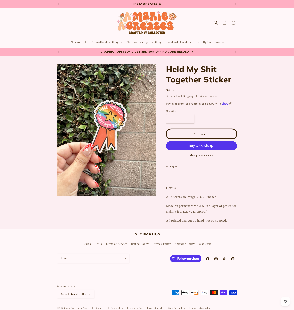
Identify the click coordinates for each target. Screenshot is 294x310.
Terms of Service (116, 243)
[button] (107, 42)
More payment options (201, 155)
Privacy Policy (162, 243)
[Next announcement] (235, 4)
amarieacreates (74, 308)
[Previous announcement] (58, 4)
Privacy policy (135, 308)
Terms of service (155, 308)
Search (87, 243)
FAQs (98, 243)
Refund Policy (140, 243)
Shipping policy (176, 308)
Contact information (200, 308)
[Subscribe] (124, 258)
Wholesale (205, 243)
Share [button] (173, 166)
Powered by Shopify (93, 308)
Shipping (188, 96)
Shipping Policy (185, 243)
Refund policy (115, 308)
